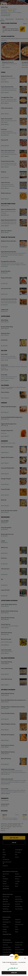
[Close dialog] (25, 958)
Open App (14, 972)
